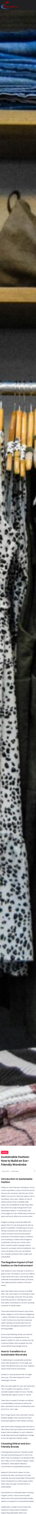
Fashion (4, 1152)
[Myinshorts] (9, 5)
